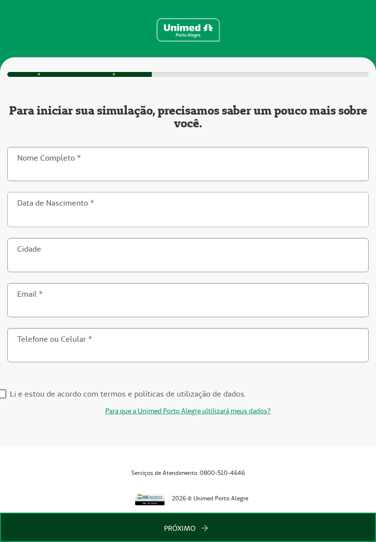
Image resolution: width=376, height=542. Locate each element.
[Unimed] (188, 28)
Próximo (180, 528)
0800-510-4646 (222, 472)
